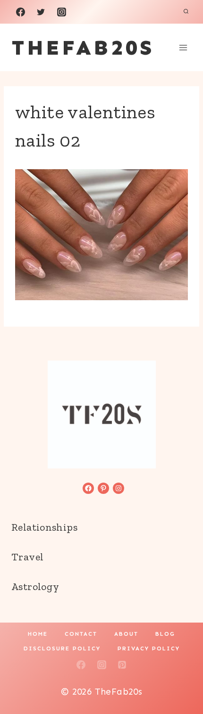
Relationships (44, 527)
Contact (81, 634)
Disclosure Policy (62, 648)
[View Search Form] (186, 11)
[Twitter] (41, 12)
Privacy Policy (149, 648)
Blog (165, 634)
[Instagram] (61, 12)
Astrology (35, 586)
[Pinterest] (122, 665)
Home (38, 634)
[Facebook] (20, 12)
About (126, 634)
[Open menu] (183, 47)
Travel (27, 556)
